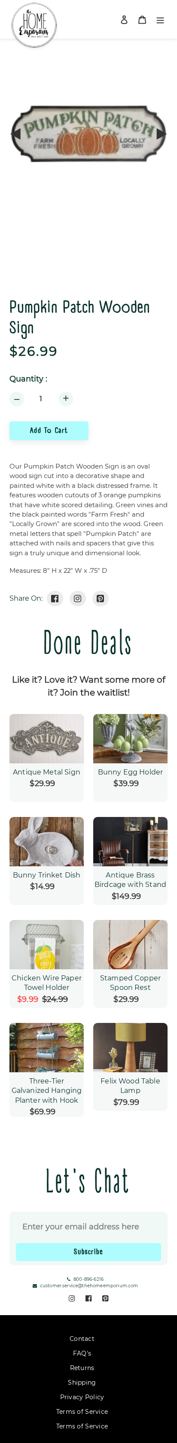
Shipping (82, 1382)
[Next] (161, 133)
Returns (82, 1368)
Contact (82, 1339)
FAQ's (82, 1353)
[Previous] (15, 133)
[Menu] (160, 19)
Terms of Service (82, 1412)
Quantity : (28, 379)
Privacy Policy (82, 1397)
